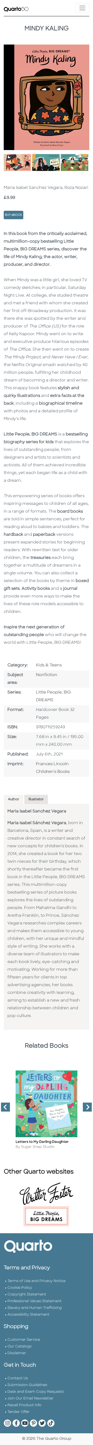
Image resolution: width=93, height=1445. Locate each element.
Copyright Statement (26, 1294)
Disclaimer (16, 1353)
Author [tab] (13, 799)
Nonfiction (46, 675)
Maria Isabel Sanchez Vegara (36, 811)
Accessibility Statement (28, 1315)
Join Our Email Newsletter (30, 1398)
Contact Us (17, 1378)
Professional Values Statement (34, 1301)
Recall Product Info (24, 1405)
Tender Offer (18, 1412)
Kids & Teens (49, 665)
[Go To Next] (85, 1109)
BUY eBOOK (13, 215)
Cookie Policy (19, 1288)
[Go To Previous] (3, 1109)
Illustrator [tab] (36, 799)
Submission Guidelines (27, 1385)
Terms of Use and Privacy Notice (36, 1281)
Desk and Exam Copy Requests (35, 1392)
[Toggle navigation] (82, 8)
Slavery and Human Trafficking (34, 1308)
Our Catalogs (19, 1346)
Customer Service (23, 1340)
